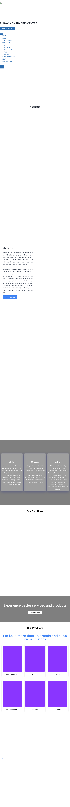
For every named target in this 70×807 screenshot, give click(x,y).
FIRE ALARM (8, 50)
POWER (7, 54)
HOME (4, 36)
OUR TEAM (8, 40)
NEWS (4, 59)
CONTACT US (7, 61)
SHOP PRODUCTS (8, 57)
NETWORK (8, 47)
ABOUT (4, 38)
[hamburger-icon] (1, 34)
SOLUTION (6, 43)
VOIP (6, 52)
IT (5, 45)
